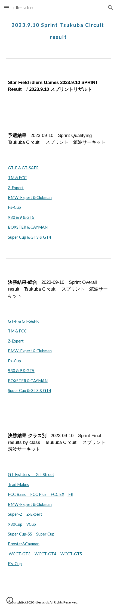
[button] (6, 7)
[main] (59, 29)
